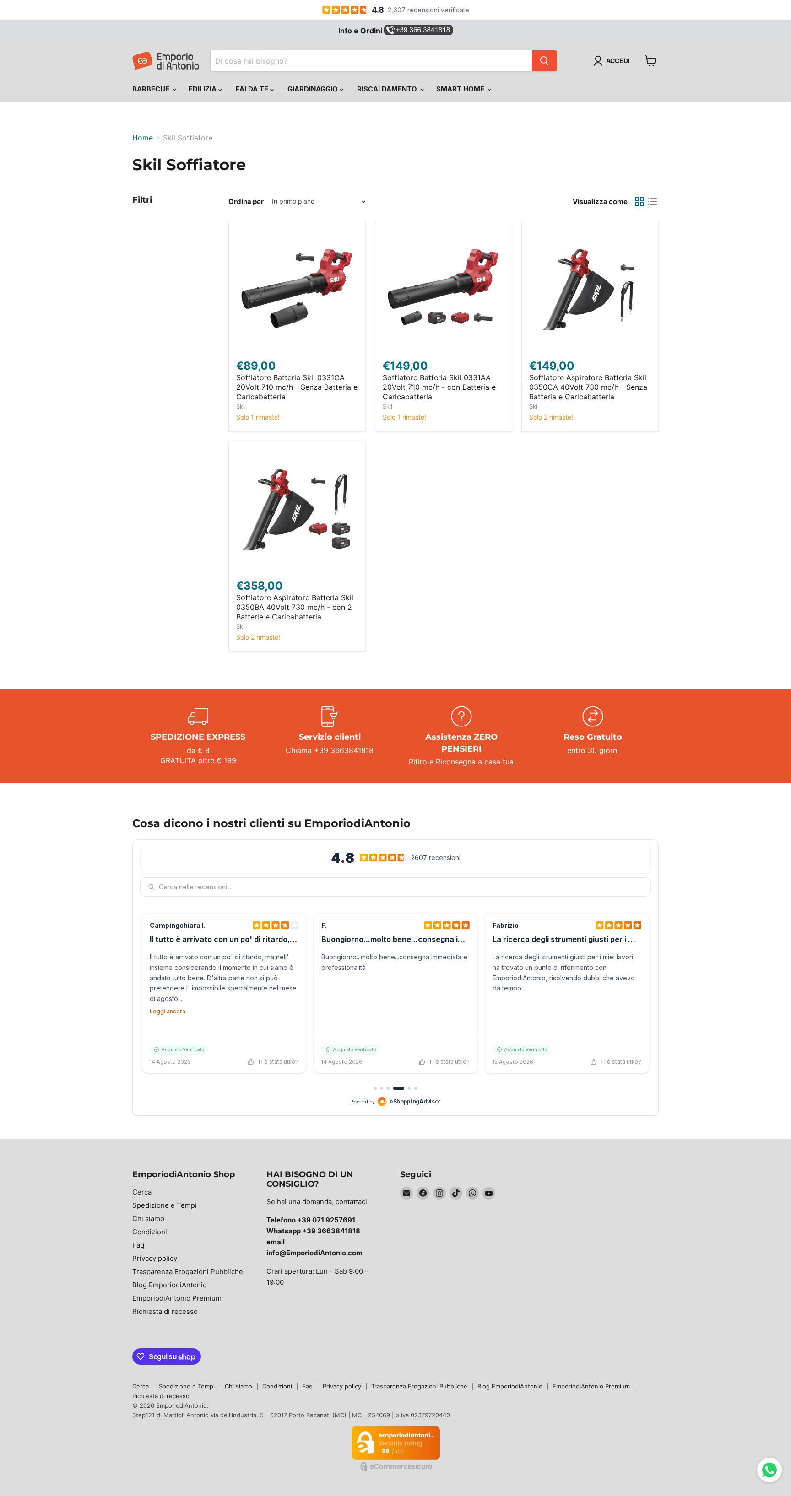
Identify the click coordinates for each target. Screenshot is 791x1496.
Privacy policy (154, 1258)
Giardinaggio (313, 89)
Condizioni (149, 1231)
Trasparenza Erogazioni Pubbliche (187, 1271)
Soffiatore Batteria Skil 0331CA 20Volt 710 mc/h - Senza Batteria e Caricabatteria (297, 387)
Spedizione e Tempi (164, 1205)
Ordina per (246, 201)
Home (142, 138)
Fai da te (253, 89)
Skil (241, 406)
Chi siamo (148, 1218)
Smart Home (461, 89)
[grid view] (639, 201)
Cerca (142, 1192)
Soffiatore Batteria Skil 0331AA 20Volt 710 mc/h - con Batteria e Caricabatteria (439, 387)
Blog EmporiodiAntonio (169, 1285)
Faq (138, 1245)
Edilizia (203, 89)
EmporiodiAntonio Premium (177, 1298)
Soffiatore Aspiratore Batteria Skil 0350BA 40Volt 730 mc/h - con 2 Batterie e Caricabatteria (294, 607)
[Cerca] (544, 60)
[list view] (652, 201)
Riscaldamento (388, 89)
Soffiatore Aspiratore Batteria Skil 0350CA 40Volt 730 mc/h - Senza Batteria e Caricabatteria (588, 387)
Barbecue (151, 89)
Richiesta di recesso (165, 1311)
